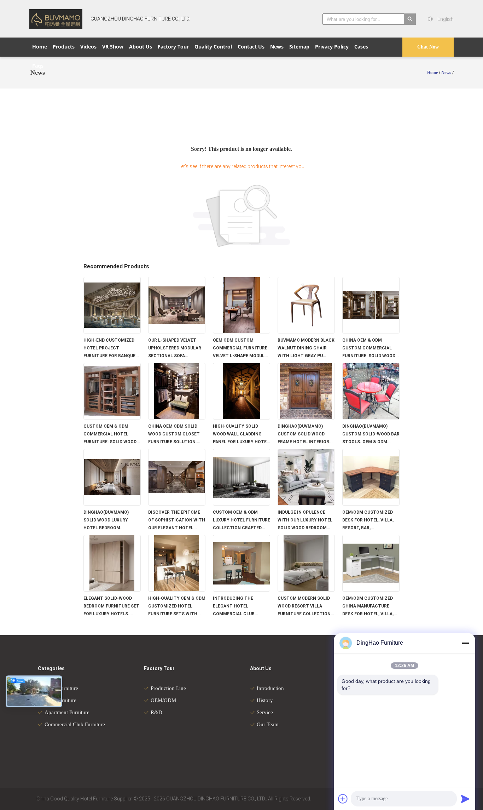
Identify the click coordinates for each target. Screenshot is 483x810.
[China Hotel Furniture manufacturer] (55, 19)
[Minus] (465, 643)
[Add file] (343, 798)
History (265, 700)
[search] (410, 19)
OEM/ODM (163, 700)
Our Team (268, 724)
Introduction (270, 688)
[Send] (465, 798)
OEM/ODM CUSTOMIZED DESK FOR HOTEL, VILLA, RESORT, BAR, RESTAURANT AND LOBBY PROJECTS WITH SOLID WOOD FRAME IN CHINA (369, 521)
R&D (156, 712)
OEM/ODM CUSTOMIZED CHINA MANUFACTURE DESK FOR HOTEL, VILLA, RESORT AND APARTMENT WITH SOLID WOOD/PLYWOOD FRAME (369, 607)
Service (265, 712)
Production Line (168, 688)
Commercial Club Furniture (75, 724)
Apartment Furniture (67, 712)
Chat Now (428, 47)
